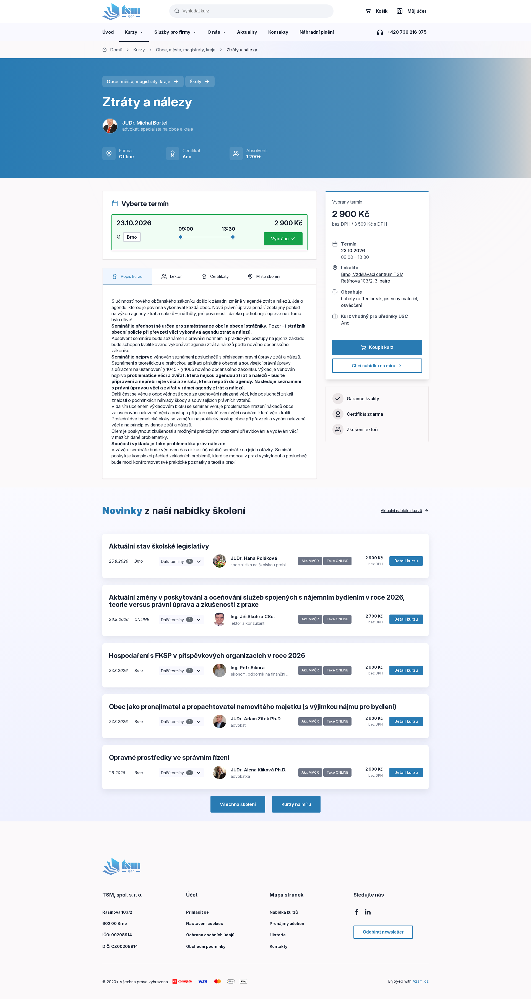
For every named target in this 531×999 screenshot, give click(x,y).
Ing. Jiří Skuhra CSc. (253, 616)
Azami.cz (421, 981)
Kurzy (139, 49)
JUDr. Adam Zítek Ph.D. (256, 718)
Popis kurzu (131, 276)
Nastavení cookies (204, 923)
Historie (278, 934)
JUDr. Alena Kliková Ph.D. (259, 770)
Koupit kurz (381, 347)
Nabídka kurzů (284, 912)
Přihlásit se (197, 912)
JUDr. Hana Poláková (254, 558)
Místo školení (268, 276)
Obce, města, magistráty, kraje (185, 49)
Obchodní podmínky (205, 946)
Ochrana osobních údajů (210, 934)
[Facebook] (356, 915)
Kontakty (278, 946)
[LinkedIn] (368, 915)
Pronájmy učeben (287, 923)
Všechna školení (238, 804)
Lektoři (176, 276)
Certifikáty (219, 276)
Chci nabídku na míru (373, 365)
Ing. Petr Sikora (248, 667)
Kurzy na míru (296, 804)
